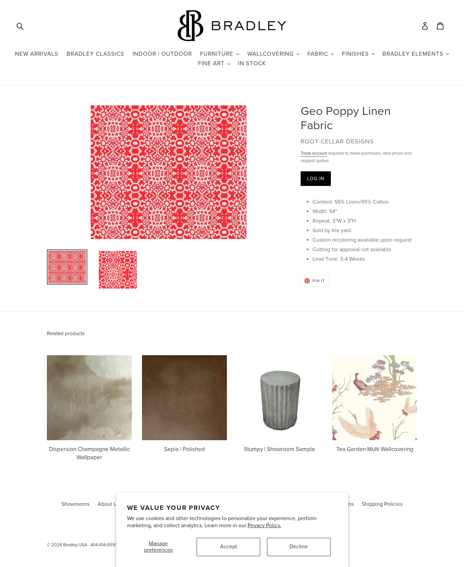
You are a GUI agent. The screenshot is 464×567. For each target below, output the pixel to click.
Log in (316, 179)
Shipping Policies (382, 504)
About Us (108, 504)
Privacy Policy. (264, 525)
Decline (298, 546)
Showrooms (75, 504)
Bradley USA (75, 545)
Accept (228, 546)
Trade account (314, 153)
